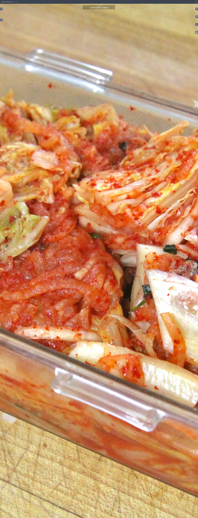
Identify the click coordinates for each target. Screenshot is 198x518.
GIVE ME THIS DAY (6, 2)
